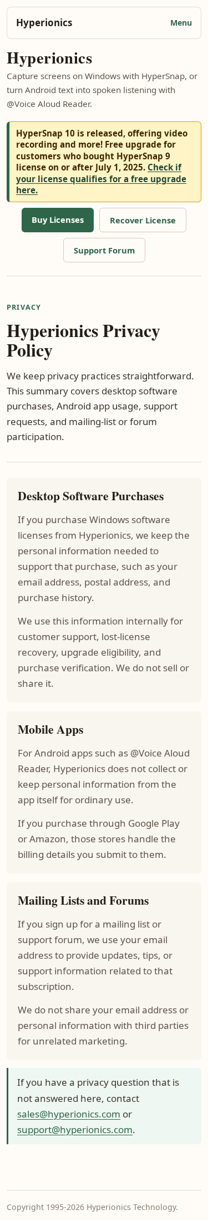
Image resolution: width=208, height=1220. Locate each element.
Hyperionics (44, 22)
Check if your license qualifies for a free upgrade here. (101, 179)
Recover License (143, 220)
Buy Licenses (58, 219)
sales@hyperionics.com (68, 1113)
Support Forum (104, 250)
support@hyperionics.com (75, 1129)
